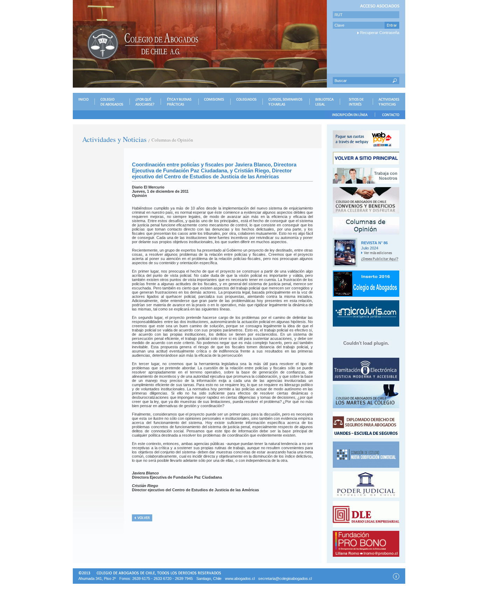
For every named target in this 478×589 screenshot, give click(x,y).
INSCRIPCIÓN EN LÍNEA (350, 114)
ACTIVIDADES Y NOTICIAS (389, 101)
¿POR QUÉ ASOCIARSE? (145, 101)
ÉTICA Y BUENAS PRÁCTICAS (179, 101)
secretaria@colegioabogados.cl (285, 578)
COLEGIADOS (246, 101)
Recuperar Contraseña (379, 32)
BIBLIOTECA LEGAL (324, 101)
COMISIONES (214, 101)
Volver (142, 517)
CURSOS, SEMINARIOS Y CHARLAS (285, 101)
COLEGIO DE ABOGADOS (111, 101)
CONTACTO (390, 114)
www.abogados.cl (240, 578)
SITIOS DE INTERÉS (356, 101)
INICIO (83, 101)
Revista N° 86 (374, 243)
